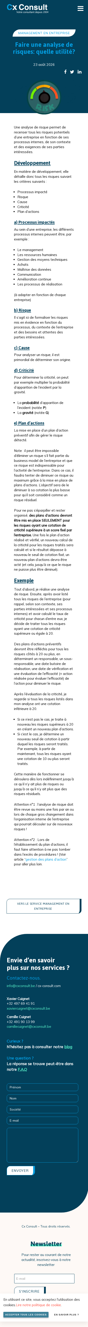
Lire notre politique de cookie (38, 1305)
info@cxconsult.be (21, 986)
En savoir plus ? (66, 1314)
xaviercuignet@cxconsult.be (28, 1008)
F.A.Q (22, 1069)
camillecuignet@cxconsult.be (29, 1026)
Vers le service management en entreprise (43, 906)
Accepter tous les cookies (26, 1314)
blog (68, 1046)
